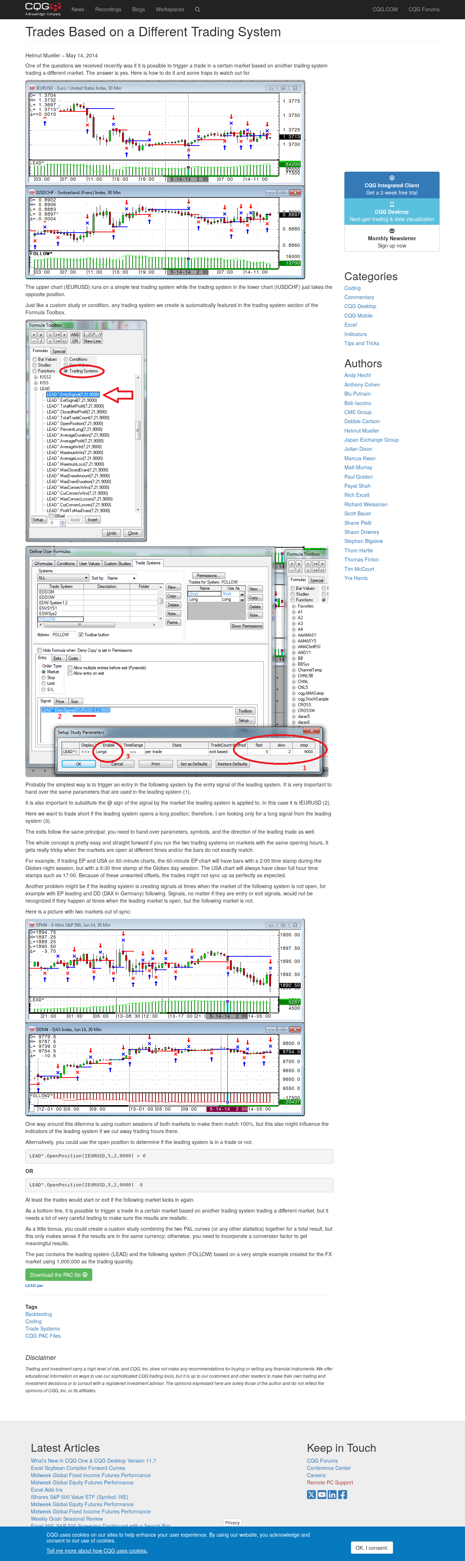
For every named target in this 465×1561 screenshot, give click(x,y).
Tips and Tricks (361, 343)
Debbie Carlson (362, 421)
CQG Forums (424, 9)
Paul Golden (358, 476)
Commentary (359, 297)
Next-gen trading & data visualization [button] (392, 215)
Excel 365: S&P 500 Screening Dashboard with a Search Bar (100, 1525)
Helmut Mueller (361, 430)
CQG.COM (385, 9)
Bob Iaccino (357, 402)
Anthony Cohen (362, 384)
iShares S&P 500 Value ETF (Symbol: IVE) (79, 1496)
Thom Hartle (358, 550)
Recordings (108, 9)
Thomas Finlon (361, 559)
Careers (316, 1475)
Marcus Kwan (360, 458)
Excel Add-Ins (46, 1489)
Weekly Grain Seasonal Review (67, 1518)
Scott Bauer (357, 513)
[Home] (45, 9)
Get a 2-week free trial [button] (392, 188)
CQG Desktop (360, 306)
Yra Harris (356, 577)
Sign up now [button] (392, 241)
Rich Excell (356, 494)
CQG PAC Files (43, 1335)
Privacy (232, 1522)
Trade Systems (42, 1328)
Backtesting (38, 1313)
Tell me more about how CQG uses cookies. (97, 1550)
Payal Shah (357, 485)
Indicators (355, 334)
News (78, 9)
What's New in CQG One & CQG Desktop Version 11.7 (93, 1460)
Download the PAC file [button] (56, 1274)
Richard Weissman (366, 504)
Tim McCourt (359, 568)
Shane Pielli (357, 522)
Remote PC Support (330, 1482)
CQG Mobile (358, 315)
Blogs (138, 9)
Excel (350, 324)
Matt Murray (358, 467)
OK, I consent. (372, 1547)
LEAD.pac (34, 1285)
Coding (33, 1321)
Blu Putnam (357, 393)
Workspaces (170, 9)
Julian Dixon (358, 448)
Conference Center (329, 1467)
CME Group (358, 412)
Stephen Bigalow (363, 540)
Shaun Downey (361, 531)
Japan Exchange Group (371, 439)
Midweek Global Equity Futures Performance (82, 1482)
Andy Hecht (357, 375)
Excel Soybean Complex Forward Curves (78, 1467)
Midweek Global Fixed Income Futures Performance (91, 1475)
